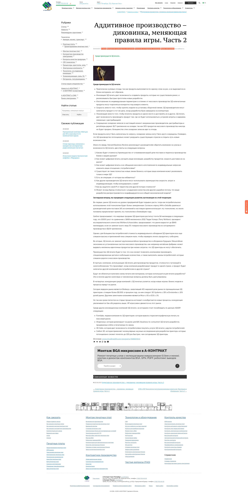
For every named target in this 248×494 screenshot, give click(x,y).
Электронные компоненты (73, 68)
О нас (166, 2)
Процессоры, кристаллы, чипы (74, 65)
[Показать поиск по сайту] (199, 2)
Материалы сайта (140, 486)
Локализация (141, 8)
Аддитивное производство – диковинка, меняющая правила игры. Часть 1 (133, 382)
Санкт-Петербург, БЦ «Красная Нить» (109, 3)
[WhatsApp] (102, 342)
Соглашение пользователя (101, 486)
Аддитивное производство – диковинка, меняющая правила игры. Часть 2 (164, 12)
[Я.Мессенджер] (94, 342)
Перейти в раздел (109, 366)
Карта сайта (159, 486)
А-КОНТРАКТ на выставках (73, 91)
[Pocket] (108, 342)
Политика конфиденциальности (80, 486)
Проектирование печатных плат (76, 46)
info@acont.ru (84, 3)
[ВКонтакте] (97, 342)
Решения (172, 2)
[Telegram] (100, 342)
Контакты (190, 3)
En (205, 2)
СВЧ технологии (69, 62)
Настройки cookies (172, 486)
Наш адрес (96, 478)
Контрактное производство (103, 8)
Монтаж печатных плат (83, 8)
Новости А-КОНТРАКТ (69, 88)
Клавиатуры (189, 8)
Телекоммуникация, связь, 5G (74, 76)
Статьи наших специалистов (72, 84)
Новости (180, 2)
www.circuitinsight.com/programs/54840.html (121, 339)
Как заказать (53, 417)
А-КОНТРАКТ (121, 12)
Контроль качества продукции (74, 59)
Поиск (151, 486)
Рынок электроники (68, 98)
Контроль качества (154, 8)
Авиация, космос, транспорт (124, 8)
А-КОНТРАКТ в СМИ (69, 95)
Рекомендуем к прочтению (71, 32)
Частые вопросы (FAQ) (137, 462)
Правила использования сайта (122, 486)
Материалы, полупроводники (74, 79)
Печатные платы (67, 8)
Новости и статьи (132, 12)
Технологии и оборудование (172, 8)
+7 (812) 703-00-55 (62, 3)
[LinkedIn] (105, 342)
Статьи (64, 27)
